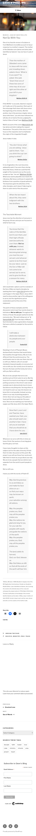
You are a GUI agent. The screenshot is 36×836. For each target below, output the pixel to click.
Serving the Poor (12, 633)
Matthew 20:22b (25, 174)
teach (28, 636)
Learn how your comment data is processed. (18, 693)
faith (13, 745)
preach (6, 752)
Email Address (9, 769)
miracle (20, 748)
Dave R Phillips (14, 2)
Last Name (7, 786)
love (25, 745)
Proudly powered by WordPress (12, 831)
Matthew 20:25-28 (21, 281)
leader (19, 745)
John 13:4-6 (21, 291)
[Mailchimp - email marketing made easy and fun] (14, 805)
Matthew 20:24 (22, 206)
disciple (9, 636)
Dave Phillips (21, 35)
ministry (16, 636)
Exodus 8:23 (23, 344)
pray (23, 636)
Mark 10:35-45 (27, 125)
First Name (7, 778)
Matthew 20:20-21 (22, 98)
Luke (5, 748)
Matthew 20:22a (22, 159)
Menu (19, 10)
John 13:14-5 (23, 433)
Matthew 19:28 (27, 120)
